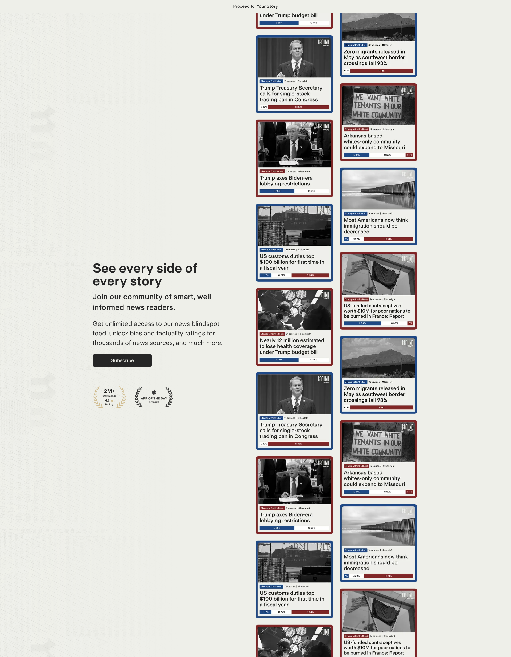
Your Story (267, 6)
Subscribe (122, 360)
